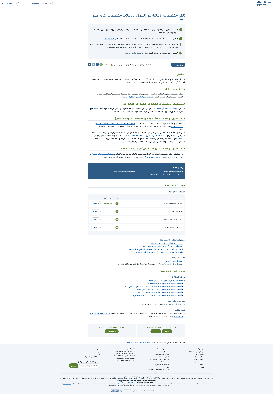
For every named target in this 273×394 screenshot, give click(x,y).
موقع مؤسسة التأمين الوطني (136, 53)
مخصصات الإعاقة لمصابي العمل (124, 171)
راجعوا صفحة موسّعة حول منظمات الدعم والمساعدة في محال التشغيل (155, 249)
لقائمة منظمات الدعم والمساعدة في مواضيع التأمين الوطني (159, 252)
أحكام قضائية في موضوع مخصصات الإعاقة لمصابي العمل (159, 290)
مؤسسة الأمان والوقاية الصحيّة (171, 264)
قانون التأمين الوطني (175, 304)
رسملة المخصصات (139, 136)
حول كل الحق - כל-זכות (196, 352)
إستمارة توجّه (108, 203)
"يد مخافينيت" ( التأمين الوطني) (171, 219)
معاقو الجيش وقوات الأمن (103, 154)
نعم (167, 331)
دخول (202, 367)
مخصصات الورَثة (177, 126)
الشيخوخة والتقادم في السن (160, 364)
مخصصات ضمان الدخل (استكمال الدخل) (138, 97)
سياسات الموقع (199, 359)
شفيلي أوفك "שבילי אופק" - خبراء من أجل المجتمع (163, 246)
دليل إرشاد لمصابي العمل (173, 171)
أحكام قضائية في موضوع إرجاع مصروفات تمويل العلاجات (159, 293)
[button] (269, 3)
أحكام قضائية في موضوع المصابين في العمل (165, 281)
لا (155, 331)
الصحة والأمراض (164, 362)
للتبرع (202, 364)
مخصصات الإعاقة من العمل (167, 109)
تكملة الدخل (109, 38)
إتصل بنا (98, 354)
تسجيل (73, 365)
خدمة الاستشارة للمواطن (173, 227)
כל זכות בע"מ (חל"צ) (129, 382)
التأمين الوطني (177, 211)
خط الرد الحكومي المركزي (173, 203)
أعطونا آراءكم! (199, 362)
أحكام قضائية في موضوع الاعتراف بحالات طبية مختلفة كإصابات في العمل (153, 287)
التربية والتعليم (164, 369)
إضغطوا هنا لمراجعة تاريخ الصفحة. (138, 342)
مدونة (98, 352)
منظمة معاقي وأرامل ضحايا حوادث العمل (167, 243)
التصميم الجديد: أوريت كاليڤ (126, 358)
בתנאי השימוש (67, 384)
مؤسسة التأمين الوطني (174, 261)
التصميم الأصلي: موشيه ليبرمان (125, 355)
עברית (9, 3)
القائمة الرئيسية (164, 352)
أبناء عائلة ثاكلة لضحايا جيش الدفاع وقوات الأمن (164, 157)
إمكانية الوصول (199, 357)
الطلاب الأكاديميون (153, 369)
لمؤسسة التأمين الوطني (156, 136)
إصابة (96, 109)
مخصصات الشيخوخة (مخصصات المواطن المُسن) (115, 123)
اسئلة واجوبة (200, 354)
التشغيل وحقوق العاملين (162, 354)
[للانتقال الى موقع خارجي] (116, 203)
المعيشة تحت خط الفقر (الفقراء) (159, 359)
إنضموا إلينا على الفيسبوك (92, 357)
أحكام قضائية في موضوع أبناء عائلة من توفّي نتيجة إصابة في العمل (155, 295)
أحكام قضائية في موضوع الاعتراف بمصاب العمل (163, 284)
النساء (167, 367)
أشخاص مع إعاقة (164, 357)
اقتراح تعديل (111, 331)
